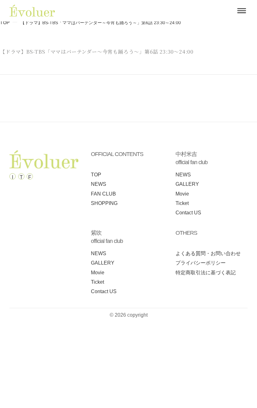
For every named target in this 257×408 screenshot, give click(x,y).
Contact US (188, 212)
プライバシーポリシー (201, 263)
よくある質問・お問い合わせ (208, 253)
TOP (5, 22)
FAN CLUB (103, 193)
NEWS (98, 184)
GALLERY (187, 184)
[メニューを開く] (242, 11)
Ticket (182, 203)
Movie (182, 193)
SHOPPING (104, 203)
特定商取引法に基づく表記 (206, 272)
